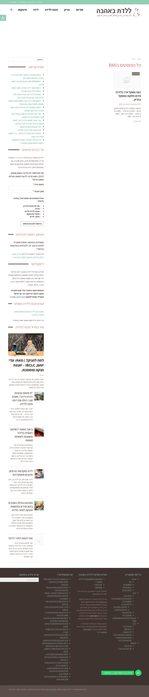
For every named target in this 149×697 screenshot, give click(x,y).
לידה (134, 623)
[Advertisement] (74, 38)
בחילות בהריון (127, 612)
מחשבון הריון (13, 2)
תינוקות (133, 643)
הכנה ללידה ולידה (32, 211)
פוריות (134, 579)
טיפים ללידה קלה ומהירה (31, 91)
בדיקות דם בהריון (121, 609)
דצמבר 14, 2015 (124, 104)
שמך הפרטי (38, 191)
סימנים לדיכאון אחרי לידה (122, 634)
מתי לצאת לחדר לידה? (20, 538)
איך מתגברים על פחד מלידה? (29, 130)
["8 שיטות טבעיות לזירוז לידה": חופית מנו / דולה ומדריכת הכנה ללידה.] (39, 395)
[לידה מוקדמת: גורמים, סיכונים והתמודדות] (39, 473)
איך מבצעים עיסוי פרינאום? (30, 126)
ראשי (139, 59)
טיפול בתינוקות (33, 214)
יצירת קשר (98, 584)
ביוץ (130, 582)
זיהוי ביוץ (39, 2)
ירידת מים (128, 629)
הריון (37, 208)
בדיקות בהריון (127, 604)
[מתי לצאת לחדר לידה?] (39, 541)
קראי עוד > (137, 121)
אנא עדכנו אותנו (18, 297)
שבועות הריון (22, 2)
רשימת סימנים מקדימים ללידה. (57, 654)
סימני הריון (128, 595)
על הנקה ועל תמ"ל (125, 648)
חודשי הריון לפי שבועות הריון (122, 598)
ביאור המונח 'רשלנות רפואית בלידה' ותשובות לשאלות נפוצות (21, 434)
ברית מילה (128, 646)
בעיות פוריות (127, 587)
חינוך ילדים (34, 216)
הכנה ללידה (127, 626)
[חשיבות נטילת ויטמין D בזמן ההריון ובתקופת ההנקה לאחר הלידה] (39, 505)
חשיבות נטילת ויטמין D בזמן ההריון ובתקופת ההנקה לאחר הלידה (20, 506)
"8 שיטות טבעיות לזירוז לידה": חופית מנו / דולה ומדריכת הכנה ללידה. (22, 398)
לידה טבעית (127, 632)
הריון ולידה (19, 157)
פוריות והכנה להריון (31, 206)
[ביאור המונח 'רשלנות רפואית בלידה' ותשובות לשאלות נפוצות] (39, 432)
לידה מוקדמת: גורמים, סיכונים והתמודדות (21, 472)
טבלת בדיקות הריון (120, 607)
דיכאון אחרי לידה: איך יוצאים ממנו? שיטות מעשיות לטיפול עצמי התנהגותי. (55, 582)
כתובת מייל (38, 184)
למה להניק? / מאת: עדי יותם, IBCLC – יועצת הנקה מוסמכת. (26, 365)
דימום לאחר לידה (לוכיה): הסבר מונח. (26, 87)
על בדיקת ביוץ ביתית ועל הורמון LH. (55, 640)
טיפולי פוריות (127, 590)
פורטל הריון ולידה (50, 689)
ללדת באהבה (136, 104)
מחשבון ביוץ (31, 2)
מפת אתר (98, 587)
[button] (3, 18)
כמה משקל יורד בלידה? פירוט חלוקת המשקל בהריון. (128, 95)
